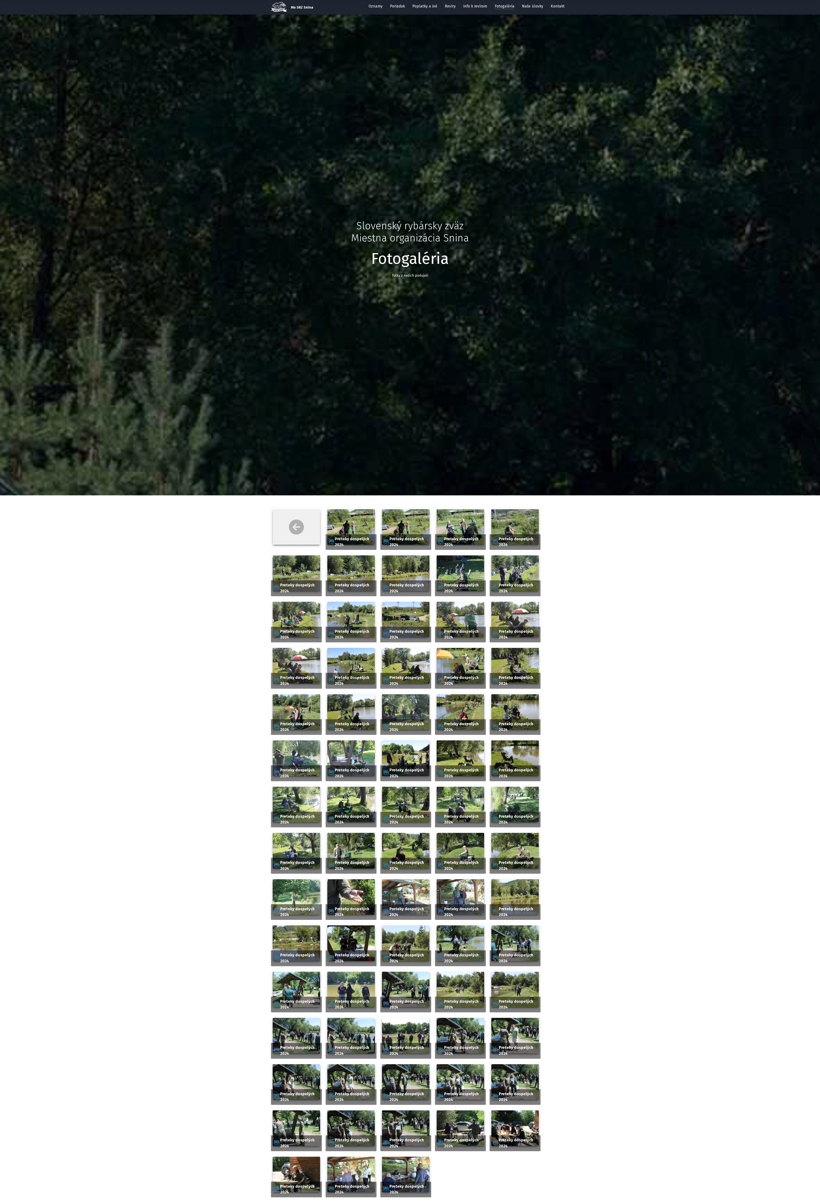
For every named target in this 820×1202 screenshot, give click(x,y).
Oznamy (375, 6)
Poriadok (397, 6)
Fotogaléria (504, 6)
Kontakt (558, 6)
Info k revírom (475, 6)
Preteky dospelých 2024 (352, 542)
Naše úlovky (532, 6)
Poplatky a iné (424, 6)
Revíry (450, 6)
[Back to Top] (812, 1194)
